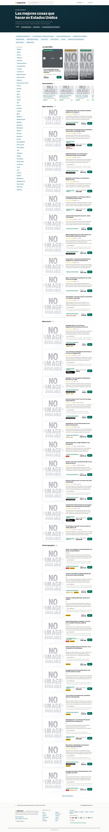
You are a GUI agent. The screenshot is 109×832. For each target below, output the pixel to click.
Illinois (27, 97)
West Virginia (27, 184)
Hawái (27, 91)
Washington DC (27, 181)
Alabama (27, 49)
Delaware (27, 80)
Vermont (27, 172)
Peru (56, 820)
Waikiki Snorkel (20, 39)
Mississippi (27, 128)
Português (81, 811)
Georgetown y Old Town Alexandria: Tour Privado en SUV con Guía (78, 671)
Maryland (27, 116)
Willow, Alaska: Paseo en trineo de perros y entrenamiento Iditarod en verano (78, 235)
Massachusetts (27, 119)
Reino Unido (45, 817)
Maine (27, 113)
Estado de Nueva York (27, 83)
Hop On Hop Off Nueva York (63, 36)
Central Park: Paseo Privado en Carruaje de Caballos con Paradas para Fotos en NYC (79, 505)
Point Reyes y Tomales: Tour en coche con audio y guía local (78, 526)
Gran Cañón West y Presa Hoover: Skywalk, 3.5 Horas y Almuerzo (52, 71)
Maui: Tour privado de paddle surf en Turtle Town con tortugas (78, 278)
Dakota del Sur (27, 77)
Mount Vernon (30, 42)
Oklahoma (27, 153)
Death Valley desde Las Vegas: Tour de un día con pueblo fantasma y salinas (78, 622)
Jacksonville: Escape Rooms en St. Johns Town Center (78, 216)
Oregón (27, 156)
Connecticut (27, 71)
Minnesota (27, 125)
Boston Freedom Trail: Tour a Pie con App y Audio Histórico (78, 400)
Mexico (57, 819)
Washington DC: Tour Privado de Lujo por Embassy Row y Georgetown (78, 720)
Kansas (27, 105)
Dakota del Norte (27, 74)
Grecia (44, 819)
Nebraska (27, 136)
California (27, 60)
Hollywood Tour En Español (80, 36)
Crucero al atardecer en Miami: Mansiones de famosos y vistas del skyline (78, 574)
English (71, 811)
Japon (57, 817)
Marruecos (58, 813)
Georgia (27, 88)
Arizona (27, 54)
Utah (27, 170)
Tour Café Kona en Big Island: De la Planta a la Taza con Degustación (79, 352)
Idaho (27, 94)
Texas (27, 167)
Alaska (27, 52)
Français (92, 811)
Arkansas (27, 57)
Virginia (27, 175)
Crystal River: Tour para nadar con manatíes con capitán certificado (79, 297)
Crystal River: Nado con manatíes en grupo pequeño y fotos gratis (78, 111)
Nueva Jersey (27, 144)
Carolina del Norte (27, 63)
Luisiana (27, 111)
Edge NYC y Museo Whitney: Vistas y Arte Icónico (78, 598)
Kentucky (27, 108)
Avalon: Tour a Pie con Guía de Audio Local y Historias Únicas (79, 462)
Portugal (44, 820)
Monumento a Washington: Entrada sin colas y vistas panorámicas (77, 745)
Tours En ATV (44, 39)
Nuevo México (27, 147)
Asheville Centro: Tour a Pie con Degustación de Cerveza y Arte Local (77, 326)
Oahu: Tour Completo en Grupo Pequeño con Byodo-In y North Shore (79, 550)
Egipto (57, 812)
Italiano (87, 811)
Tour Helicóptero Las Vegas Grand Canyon (43, 36)
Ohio (27, 150)
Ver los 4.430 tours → (68, 796)
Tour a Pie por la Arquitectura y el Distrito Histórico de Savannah (78, 696)
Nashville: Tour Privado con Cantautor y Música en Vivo (77, 178)
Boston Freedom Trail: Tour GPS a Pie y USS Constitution (79, 481)
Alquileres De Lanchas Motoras (76, 39)
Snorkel (63, 39)
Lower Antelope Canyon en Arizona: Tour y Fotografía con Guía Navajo (78, 647)
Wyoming (27, 189)
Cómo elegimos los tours (21, 818)
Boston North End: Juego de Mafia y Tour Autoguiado (78, 443)
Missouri (27, 130)
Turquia (57, 815)
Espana (44, 815)
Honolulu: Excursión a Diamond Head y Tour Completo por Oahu (79, 772)
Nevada (27, 139)
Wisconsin (27, 186)
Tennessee (27, 164)
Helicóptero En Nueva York (23, 36)
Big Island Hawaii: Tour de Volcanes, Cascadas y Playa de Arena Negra (76, 154)
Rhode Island (27, 161)
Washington (27, 178)
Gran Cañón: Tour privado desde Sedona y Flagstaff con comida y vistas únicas (78, 259)
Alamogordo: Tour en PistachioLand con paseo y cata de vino (78, 424)
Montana (27, 133)
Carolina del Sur (27, 66)
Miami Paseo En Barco (32, 39)
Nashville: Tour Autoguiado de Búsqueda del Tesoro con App (78, 378)
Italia (43, 812)
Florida (27, 85)
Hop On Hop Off (54, 39)
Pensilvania (27, 158)
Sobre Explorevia (19, 816)
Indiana (27, 99)
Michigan (27, 122)
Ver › (59, 77)
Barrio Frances (20, 42)
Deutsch (72, 813)
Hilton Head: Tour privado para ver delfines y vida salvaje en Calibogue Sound (79, 130)
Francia (44, 813)
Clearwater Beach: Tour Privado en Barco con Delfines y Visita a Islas (78, 197)
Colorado (27, 69)
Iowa (27, 102)
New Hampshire (27, 142)
